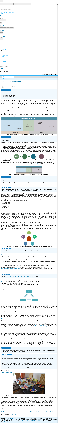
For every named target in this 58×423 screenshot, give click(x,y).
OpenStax (5, 87)
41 (15, 335)
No (15, 414)
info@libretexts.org (5, 421)
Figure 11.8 (39, 163)
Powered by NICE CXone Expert (15, 418)
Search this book (2, 16)
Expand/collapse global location (56, 78)
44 (44, 343)
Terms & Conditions (29, 420)
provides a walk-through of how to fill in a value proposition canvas (21, 276)
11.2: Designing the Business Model (11, 408)
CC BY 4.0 (40, 408)
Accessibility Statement (36, 420)
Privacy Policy (23, 420)
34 (4, 229)
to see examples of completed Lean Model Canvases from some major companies (21, 179)
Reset (2, 26)
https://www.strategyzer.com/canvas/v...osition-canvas (10, 268)
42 (41, 339)
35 (13, 254)
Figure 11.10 (3, 281)
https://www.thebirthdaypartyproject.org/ (41, 398)
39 (46, 326)
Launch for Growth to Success (40, 325)
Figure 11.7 (11, 152)
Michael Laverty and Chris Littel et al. (7, 409)
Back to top (2, 411)
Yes (12, 414)
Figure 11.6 (42, 116)
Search (2, 77)
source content (20, 409)
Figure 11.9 (37, 197)
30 (50, 195)
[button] (4, 61)
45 (17, 345)
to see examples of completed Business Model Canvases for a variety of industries (21, 139)
